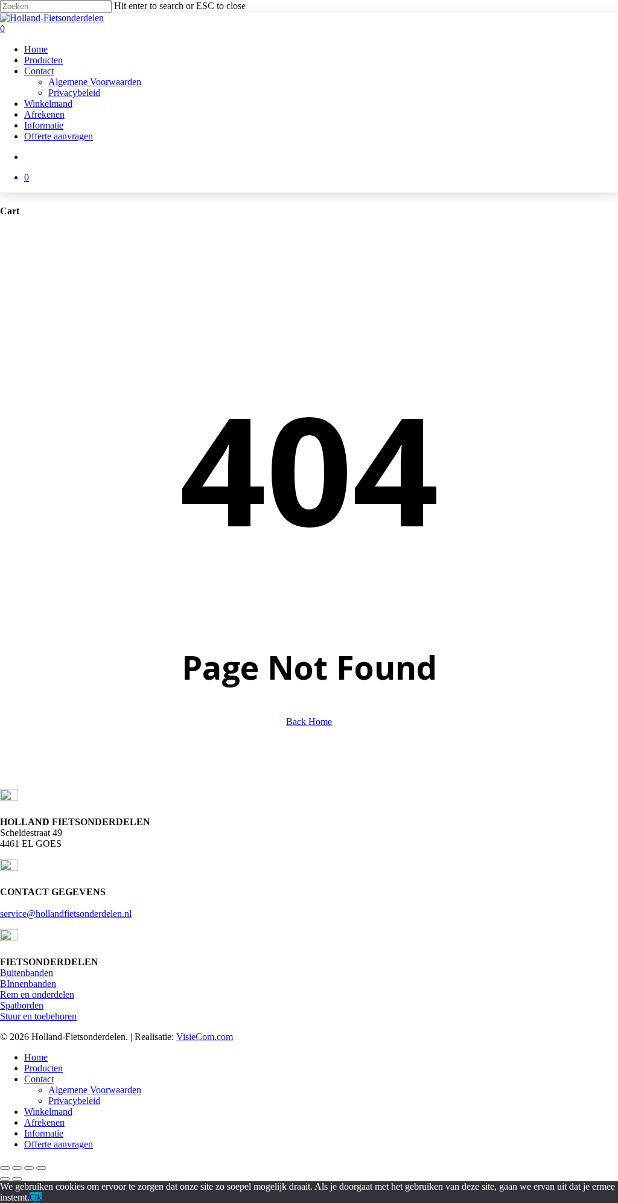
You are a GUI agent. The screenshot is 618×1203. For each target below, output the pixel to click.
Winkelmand (48, 1111)
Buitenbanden (26, 973)
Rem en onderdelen (37, 994)
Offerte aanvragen (58, 1144)
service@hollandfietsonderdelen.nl (66, 913)
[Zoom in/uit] (5, 1168)
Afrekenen (44, 1122)
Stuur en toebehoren (38, 1016)
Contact (39, 1079)
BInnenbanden (28, 983)
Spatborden (21, 1005)
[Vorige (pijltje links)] (5, 1179)
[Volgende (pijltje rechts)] (17, 1179)
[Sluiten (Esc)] (41, 1168)
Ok (36, 1197)
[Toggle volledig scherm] (17, 1168)
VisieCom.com (204, 1037)
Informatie (43, 1133)
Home (36, 1057)
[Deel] (29, 1168)
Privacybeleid (74, 1101)
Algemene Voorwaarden (94, 1090)
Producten (43, 1068)
